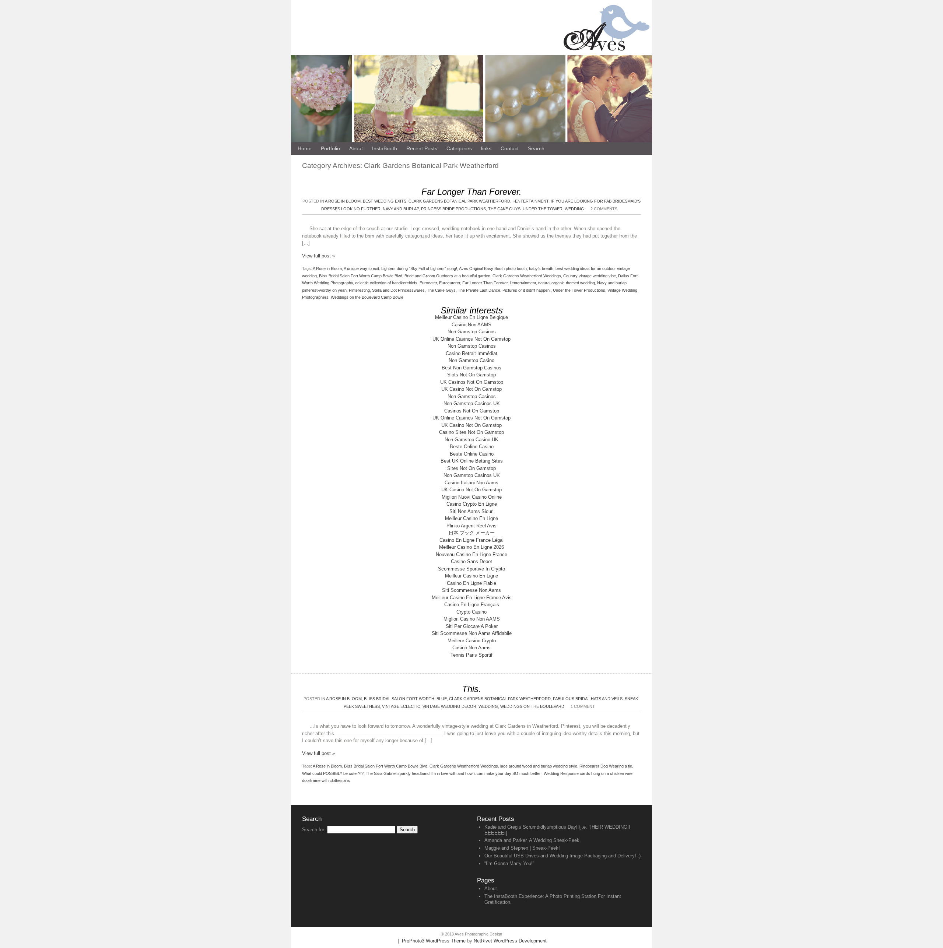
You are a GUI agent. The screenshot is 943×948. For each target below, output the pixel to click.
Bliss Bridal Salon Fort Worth (399, 698)
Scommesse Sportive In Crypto (471, 569)
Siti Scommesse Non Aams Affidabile (472, 633)
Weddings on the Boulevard (532, 706)
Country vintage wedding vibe (589, 276)
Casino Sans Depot (471, 561)
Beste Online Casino (472, 446)
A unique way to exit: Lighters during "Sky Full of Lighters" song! (400, 268)
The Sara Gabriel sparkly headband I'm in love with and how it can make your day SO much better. (453, 773)
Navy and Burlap (401, 209)
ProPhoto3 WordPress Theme (434, 941)
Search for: (314, 829)
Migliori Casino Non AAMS (472, 619)
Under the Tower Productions (579, 290)
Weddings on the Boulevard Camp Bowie (367, 297)
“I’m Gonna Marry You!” (509, 863)
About (490, 888)
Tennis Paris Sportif (471, 655)
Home (305, 148)
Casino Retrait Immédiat (471, 353)
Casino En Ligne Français (471, 604)
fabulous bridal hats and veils (588, 698)
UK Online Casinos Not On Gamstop (471, 339)
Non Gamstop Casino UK (471, 439)
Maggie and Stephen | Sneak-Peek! (522, 848)
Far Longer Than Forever (485, 283)
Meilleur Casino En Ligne (471, 518)
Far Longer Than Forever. (471, 192)
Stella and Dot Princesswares (398, 290)
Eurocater (428, 283)
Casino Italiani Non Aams (471, 482)
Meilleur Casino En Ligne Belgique (471, 317)
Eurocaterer (449, 283)
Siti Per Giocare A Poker (472, 626)
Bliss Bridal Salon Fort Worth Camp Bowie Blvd (360, 276)
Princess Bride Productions (453, 209)
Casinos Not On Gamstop (471, 411)
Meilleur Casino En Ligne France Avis (472, 597)
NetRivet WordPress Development (510, 941)
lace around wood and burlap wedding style (538, 766)
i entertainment (523, 283)
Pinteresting (359, 290)
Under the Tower (542, 209)
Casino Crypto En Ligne (471, 504)
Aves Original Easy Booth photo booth (493, 268)
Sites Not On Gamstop (471, 468)
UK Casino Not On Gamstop (471, 389)
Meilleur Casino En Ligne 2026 (471, 547)
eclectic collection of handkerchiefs (386, 283)
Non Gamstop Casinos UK (472, 403)
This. (471, 689)
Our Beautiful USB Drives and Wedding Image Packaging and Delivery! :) (562, 856)
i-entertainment (530, 201)
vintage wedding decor (449, 706)
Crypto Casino (471, 612)
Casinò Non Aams (471, 647)
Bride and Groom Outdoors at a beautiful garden (447, 276)
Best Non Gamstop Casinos (471, 368)
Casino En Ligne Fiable (471, 583)
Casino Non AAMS (471, 324)
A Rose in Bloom (343, 201)
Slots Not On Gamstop (471, 375)
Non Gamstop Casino (471, 360)
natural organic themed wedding (566, 283)
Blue (442, 698)
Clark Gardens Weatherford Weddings (526, 276)
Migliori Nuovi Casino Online (472, 497)
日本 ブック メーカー (472, 533)
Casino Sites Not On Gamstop (471, 432)
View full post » (318, 256)
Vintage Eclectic (401, 706)
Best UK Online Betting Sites (472, 461)
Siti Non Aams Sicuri (471, 511)
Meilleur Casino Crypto (472, 640)
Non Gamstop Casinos (472, 331)
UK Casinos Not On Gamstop (471, 382)
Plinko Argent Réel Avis (471, 526)
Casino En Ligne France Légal (471, 540)
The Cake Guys (504, 209)
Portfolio (330, 148)
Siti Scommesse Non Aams (471, 590)
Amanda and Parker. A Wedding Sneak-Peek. (532, 840)
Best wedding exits (384, 201)
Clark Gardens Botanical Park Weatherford (459, 201)
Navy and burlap (612, 283)
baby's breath (541, 268)
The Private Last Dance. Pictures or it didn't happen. (504, 290)
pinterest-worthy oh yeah (324, 290)
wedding (574, 209)
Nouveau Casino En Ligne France (471, 554)
